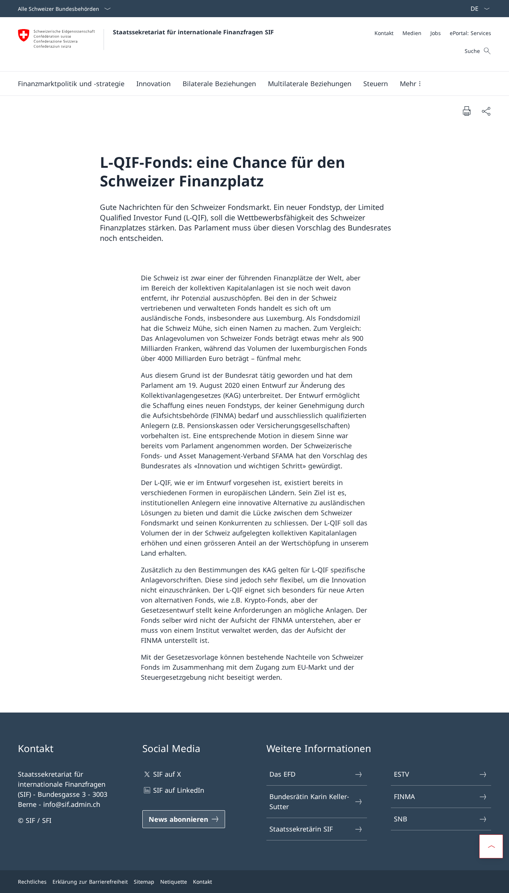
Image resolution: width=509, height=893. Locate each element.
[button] (71, 83)
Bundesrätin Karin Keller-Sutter (309, 801)
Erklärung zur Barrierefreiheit (90, 881)
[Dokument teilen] (486, 111)
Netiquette (173, 881)
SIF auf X (167, 774)
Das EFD (282, 774)
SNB (400, 818)
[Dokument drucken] (466, 111)
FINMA (404, 796)
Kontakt (202, 881)
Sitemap (144, 881)
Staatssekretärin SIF (301, 828)
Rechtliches (32, 881)
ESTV (401, 774)
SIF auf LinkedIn (178, 790)
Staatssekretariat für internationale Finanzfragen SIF (193, 32)
